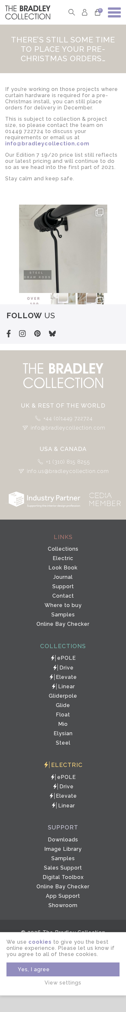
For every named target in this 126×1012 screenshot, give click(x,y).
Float (63, 715)
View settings (63, 983)
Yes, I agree (34, 969)
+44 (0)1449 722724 (68, 418)
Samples (63, 615)
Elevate (66, 677)
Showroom (63, 905)
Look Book (63, 568)
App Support (63, 896)
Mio (63, 724)
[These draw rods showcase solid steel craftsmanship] (63, 249)
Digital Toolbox (63, 877)
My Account (84, 12)
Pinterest (37, 333)
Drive (66, 668)
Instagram (22, 333)
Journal (63, 577)
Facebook (8, 333)
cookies (40, 942)
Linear (66, 686)
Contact (63, 596)
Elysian (63, 733)
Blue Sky (52, 334)
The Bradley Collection (27, 12)
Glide (63, 705)
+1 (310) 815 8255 (68, 462)
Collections (63, 549)
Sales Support (63, 868)
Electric (63, 558)
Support (63, 586)
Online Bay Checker (63, 624)
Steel (63, 743)
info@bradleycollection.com (68, 428)
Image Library (63, 849)
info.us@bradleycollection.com (68, 471)
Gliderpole (63, 696)
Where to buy (63, 605)
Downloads (63, 840)
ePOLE (66, 658)
